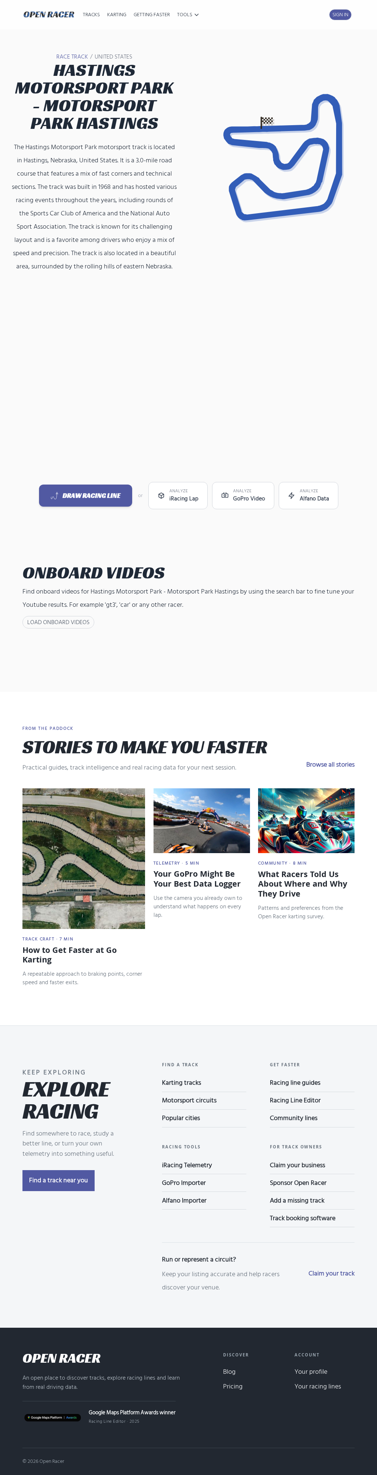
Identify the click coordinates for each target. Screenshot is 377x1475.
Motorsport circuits (189, 1100)
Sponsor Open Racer (298, 1182)
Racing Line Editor (295, 1100)
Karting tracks (181, 1082)
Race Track (72, 56)
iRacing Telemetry (187, 1165)
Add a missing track (297, 1200)
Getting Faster (152, 14)
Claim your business (297, 1165)
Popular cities (181, 1118)
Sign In (340, 14)
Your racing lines (318, 1386)
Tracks (91, 14)
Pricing (233, 1386)
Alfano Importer (184, 1200)
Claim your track (332, 1273)
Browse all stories (330, 764)
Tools (184, 14)
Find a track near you (58, 1180)
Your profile (311, 1371)
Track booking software (302, 1218)
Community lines (293, 1118)
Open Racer (61, 1358)
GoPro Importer (184, 1182)
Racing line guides (295, 1082)
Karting (116, 14)
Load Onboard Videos (58, 622)
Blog (229, 1371)
